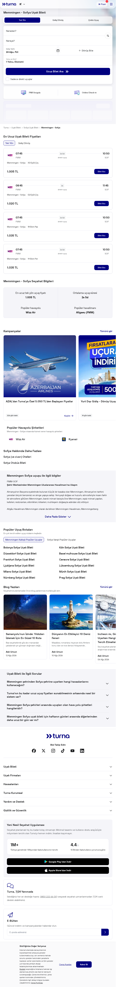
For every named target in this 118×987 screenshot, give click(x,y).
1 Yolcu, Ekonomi (15, 61)
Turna (5, 127)
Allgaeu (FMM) (85, 312)
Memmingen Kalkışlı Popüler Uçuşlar (23, 539)
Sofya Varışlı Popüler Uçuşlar (61, 539)
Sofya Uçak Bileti (31, 127)
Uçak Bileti (16, 127)
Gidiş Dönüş (24, 143)
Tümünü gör (106, 331)
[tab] (22, 20)
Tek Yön (9, 143)
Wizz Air (31, 312)
